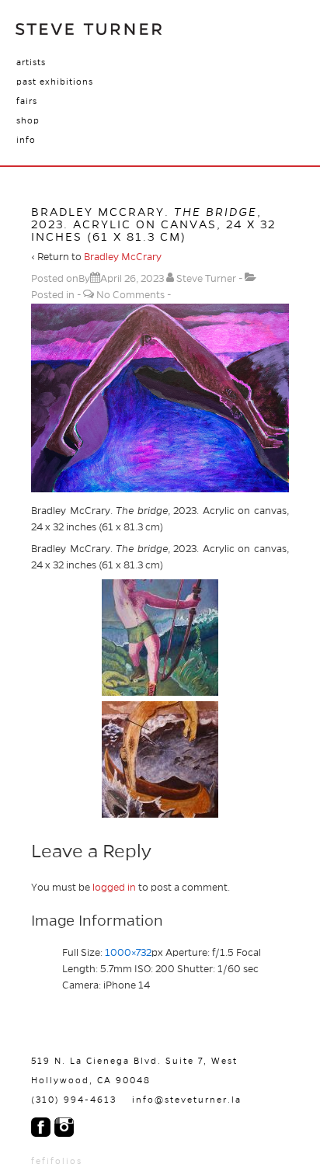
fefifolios (56, 1161)
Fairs (26, 101)
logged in (114, 887)
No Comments (130, 295)
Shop (28, 120)
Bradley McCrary (123, 257)
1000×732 (128, 952)
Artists (31, 62)
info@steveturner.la (187, 1099)
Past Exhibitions (54, 81)
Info (26, 139)
